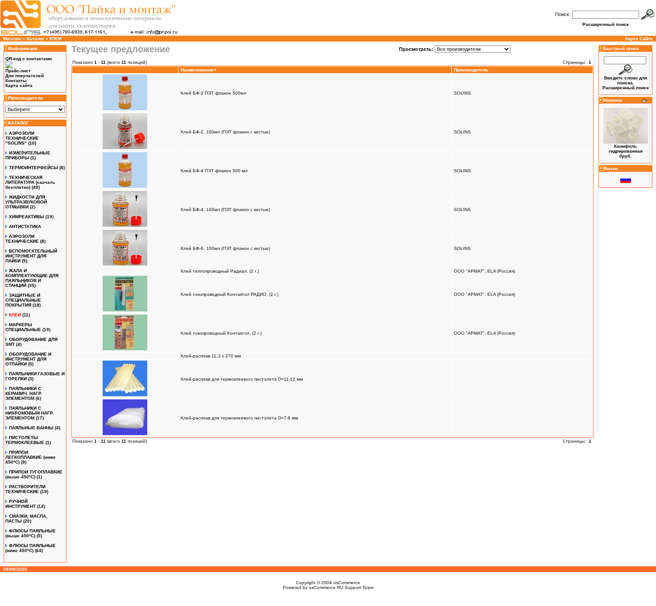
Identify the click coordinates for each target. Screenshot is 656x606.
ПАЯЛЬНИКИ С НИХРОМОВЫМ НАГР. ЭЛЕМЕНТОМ (29, 413)
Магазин (12, 38)
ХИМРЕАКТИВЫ (26, 216)
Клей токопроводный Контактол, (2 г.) (221, 333)
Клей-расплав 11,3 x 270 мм (211, 355)
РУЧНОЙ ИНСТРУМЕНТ (20, 504)
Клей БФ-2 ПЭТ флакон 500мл (213, 93)
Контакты (16, 80)
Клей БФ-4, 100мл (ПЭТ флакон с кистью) (225, 209)
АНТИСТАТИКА (25, 226)
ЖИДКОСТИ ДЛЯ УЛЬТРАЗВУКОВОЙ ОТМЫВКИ (26, 202)
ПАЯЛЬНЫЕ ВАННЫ (31, 427)
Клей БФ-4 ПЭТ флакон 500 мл (214, 170)
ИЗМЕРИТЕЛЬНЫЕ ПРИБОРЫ (27, 155)
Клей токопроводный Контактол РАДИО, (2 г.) (229, 294)
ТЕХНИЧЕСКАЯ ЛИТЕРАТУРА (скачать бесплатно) (30, 182)
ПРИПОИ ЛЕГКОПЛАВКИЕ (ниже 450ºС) (30, 457)
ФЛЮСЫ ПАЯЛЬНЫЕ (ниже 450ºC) (30, 548)
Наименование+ (198, 69)
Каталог (35, 38)
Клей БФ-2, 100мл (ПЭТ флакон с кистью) (225, 131)
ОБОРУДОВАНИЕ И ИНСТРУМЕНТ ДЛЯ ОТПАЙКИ (28, 359)
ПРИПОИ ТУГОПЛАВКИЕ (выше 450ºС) (33, 474)
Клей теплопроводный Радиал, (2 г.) (220, 271)
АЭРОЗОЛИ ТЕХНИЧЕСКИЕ (22, 239)
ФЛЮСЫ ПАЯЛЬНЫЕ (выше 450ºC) (30, 533)
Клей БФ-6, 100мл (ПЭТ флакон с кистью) (225, 248)
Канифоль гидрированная (626, 149)
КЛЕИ (56, 38)
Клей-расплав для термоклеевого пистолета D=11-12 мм (242, 379)
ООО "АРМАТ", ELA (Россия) (484, 271)
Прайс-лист (18, 70)
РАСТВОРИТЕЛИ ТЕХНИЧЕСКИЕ (25, 489)
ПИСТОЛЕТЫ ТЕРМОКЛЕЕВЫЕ (24, 440)
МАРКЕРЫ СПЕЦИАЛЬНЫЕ (23, 327)
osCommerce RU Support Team (341, 587)
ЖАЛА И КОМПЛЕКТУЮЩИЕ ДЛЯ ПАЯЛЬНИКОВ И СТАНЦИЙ (31, 278)
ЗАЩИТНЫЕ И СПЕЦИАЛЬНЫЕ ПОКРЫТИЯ (23, 300)
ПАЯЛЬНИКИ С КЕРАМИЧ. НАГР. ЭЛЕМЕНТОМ (23, 393)
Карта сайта (19, 85)
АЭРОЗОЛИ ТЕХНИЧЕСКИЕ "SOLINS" (22, 138)
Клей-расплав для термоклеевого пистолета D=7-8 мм (239, 417)
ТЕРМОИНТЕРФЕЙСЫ (33, 167)
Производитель (471, 69)
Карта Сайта (639, 38)
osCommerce (346, 582)
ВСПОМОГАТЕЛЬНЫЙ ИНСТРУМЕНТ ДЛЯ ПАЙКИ (31, 256)
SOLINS (462, 93)
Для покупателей (24, 75)
